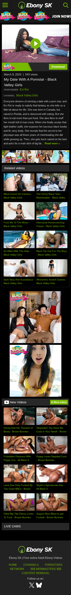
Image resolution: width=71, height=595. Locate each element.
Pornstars (53, 564)
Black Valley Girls (27, 95)
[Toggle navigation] (5, 5)
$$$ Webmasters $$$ (46, 568)
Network (17, 568)
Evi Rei (24, 89)
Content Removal (35, 573)
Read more (51, 143)
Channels (31, 564)
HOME (13, 564)
